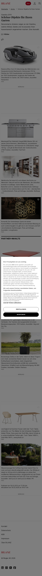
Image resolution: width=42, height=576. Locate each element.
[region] (21, 288)
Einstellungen (21, 309)
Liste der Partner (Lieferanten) (12, 303)
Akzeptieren (21, 314)
